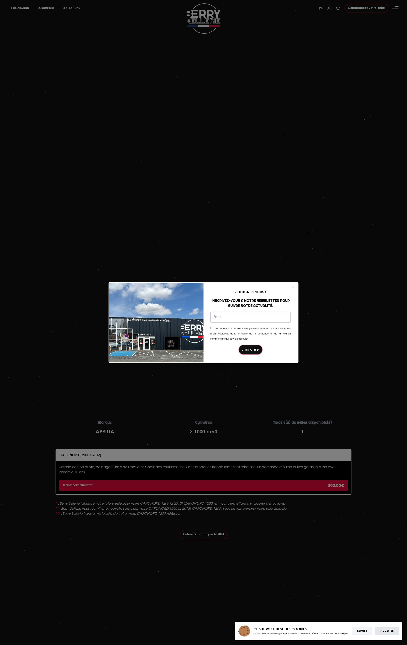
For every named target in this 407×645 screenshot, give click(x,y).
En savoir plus (341, 633)
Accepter (387, 631)
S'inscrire (250, 349)
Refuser (362, 631)
